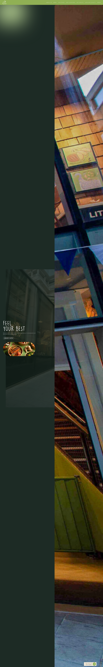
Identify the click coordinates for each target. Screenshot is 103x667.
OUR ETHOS (61, 2)
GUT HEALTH (80, 2)
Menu (55, 2)
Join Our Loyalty (90, 2)
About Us (49, 2)
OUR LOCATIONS (70, 2)
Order (99, 2)
